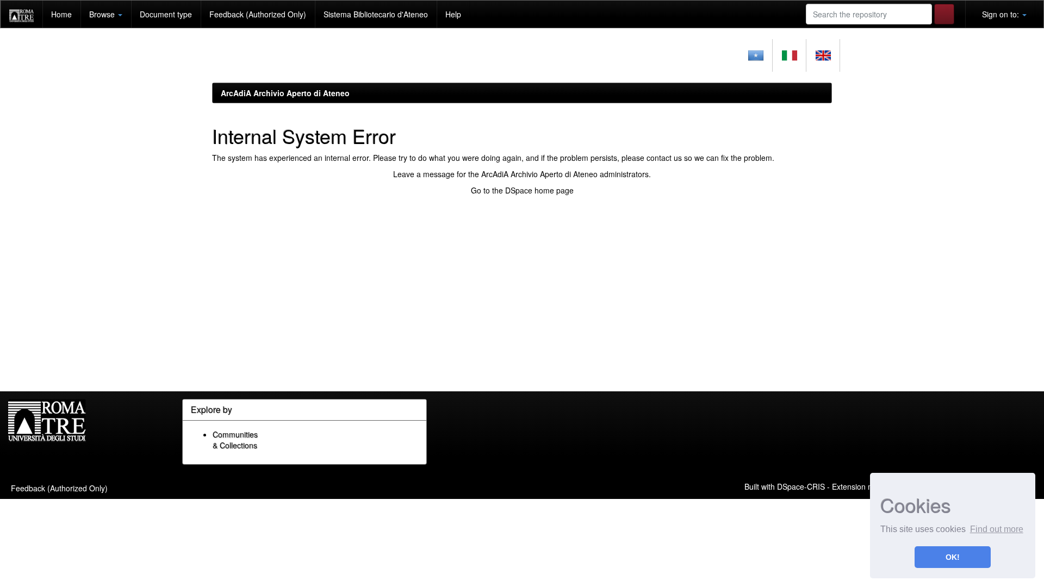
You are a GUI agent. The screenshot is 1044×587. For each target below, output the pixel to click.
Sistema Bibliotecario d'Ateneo (376, 14)
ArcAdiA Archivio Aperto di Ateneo (285, 93)
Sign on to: (1000, 14)
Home (61, 14)
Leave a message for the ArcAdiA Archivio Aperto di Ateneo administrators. (522, 173)
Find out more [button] (996, 529)
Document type (166, 14)
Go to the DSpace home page (522, 190)
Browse (103, 14)
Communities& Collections (235, 440)
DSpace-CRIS (801, 485)
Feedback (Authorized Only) (257, 14)
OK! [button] (953, 557)
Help (453, 14)
